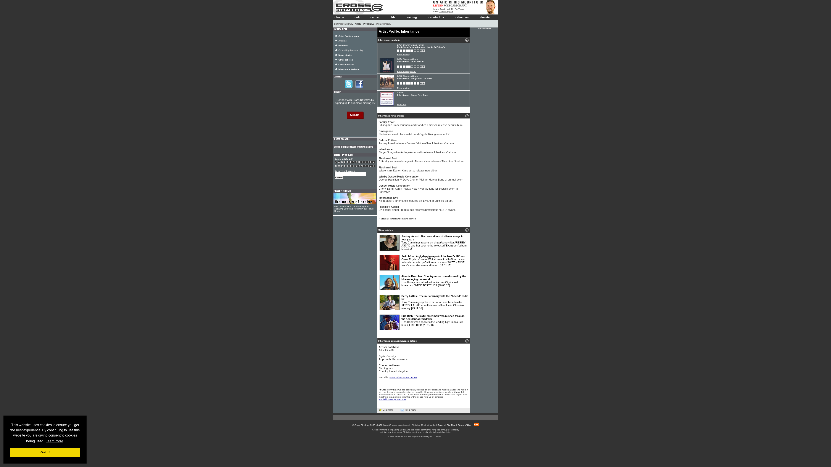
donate (485, 17)
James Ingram (446, 11)
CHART (462, 5)
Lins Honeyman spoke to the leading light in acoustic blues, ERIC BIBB (432, 321)
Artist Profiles (364, 24)
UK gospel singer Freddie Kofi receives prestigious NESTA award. (417, 208)
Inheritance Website (348, 69)
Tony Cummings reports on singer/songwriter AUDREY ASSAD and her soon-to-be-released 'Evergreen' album (434, 242)
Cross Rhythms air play (350, 50)
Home (349, 24)
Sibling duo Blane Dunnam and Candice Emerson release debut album (420, 124)
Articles (342, 41)
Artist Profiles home (348, 36)
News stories (345, 55)
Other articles (345, 60)
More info (401, 104)
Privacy (441, 425)
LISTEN (438, 5)
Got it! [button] (45, 452)
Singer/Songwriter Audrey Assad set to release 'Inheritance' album (417, 151)
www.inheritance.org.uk (403, 377)
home (340, 17)
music (376, 17)
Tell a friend (411, 410)
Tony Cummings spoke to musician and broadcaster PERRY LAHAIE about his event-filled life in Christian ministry (434, 302)
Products (343, 45)
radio (357, 17)
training (411, 17)
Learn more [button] (54, 441)
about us (463, 17)
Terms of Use (464, 425)
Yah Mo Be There (455, 9)
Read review (403, 54)
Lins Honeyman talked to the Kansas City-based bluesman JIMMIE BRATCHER (433, 281)
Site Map (451, 425)
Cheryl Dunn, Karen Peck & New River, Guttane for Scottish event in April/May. (418, 188)
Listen (413, 71)
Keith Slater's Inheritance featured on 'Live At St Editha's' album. (416, 199)
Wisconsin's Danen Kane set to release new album (408, 169)
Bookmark (388, 410)
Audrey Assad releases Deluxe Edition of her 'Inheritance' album (416, 142)
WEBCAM (450, 5)
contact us (437, 17)
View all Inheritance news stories (398, 219)
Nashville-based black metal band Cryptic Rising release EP (414, 133)
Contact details (346, 64)
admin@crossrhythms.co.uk (392, 399)
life (393, 17)
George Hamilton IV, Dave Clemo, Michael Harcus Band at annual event (421, 178)
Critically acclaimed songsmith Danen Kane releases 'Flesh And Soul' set (421, 160)
